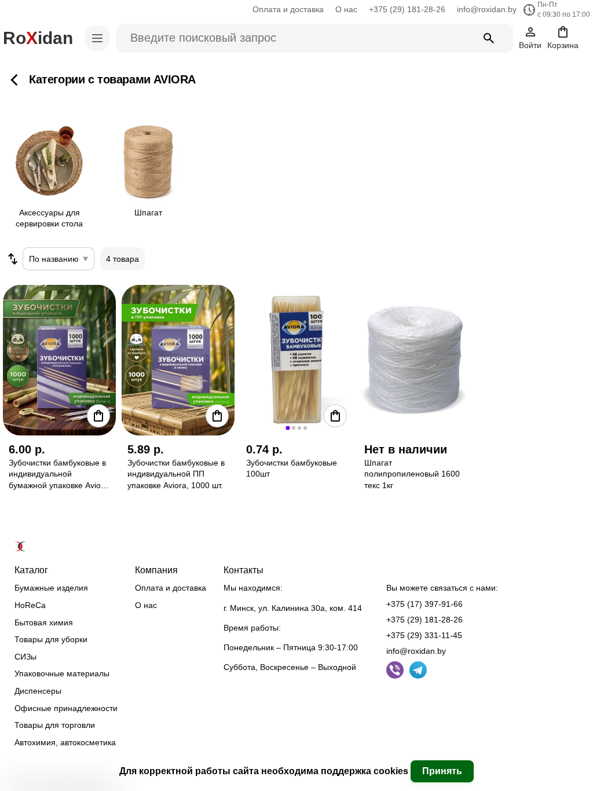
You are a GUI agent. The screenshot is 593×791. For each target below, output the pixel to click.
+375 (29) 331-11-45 (424, 635)
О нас (346, 9)
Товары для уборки (50, 639)
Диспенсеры (37, 690)
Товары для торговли (54, 725)
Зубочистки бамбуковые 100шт (291, 468)
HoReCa (30, 605)
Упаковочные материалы (61, 673)
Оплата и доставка (288, 9)
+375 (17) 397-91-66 (424, 604)
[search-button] (489, 38)
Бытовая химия (43, 622)
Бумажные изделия (51, 587)
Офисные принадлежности (66, 708)
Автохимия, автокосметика (65, 742)
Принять (442, 771)
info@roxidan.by (487, 9)
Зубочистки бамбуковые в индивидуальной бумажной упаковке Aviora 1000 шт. (58, 475)
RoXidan (38, 37)
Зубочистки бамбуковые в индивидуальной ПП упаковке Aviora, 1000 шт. (176, 474)
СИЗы (25, 656)
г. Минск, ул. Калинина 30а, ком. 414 (293, 608)
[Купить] (98, 415)
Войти (530, 45)
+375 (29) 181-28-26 (407, 9)
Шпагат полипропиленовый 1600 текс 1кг (412, 474)
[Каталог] (97, 38)
